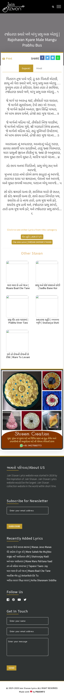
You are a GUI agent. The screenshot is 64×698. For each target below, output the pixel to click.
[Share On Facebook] (42, 57)
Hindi (39, 68)
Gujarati (26, 68)
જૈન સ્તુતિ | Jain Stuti (32, 236)
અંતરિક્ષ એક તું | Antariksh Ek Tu (23, 575)
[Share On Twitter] (47, 57)
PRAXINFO (40, 691)
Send (11, 668)
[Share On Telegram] (52, 57)
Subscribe (14, 526)
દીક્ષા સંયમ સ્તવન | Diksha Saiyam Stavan (32, 242)
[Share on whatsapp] (58, 57)
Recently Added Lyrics (25, 538)
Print (8, 58)
